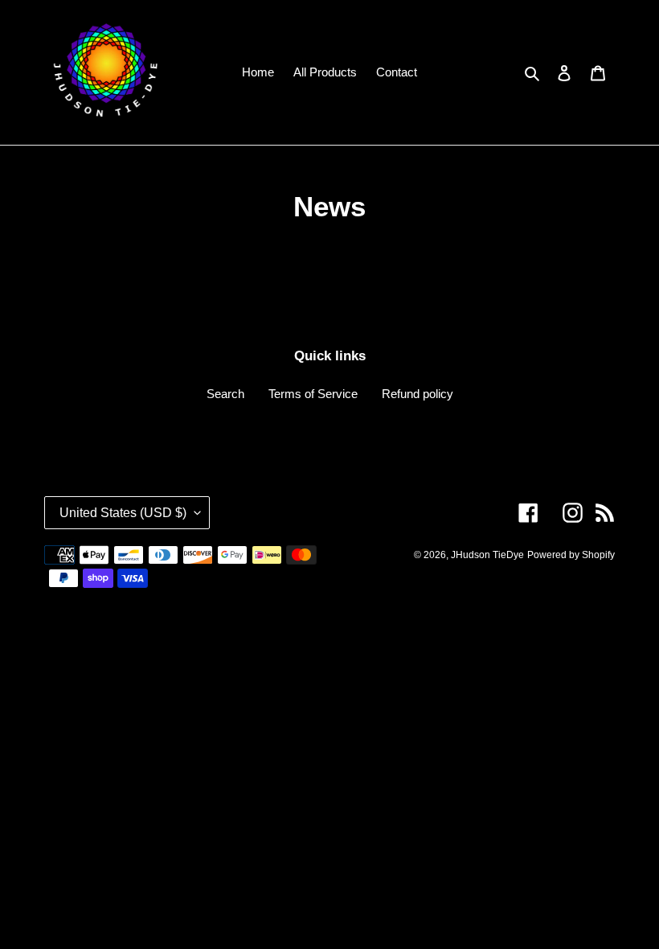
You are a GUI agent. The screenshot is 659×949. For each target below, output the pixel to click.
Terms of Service (313, 394)
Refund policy (417, 394)
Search (225, 394)
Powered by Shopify (571, 555)
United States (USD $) (122, 513)
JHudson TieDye (487, 555)
